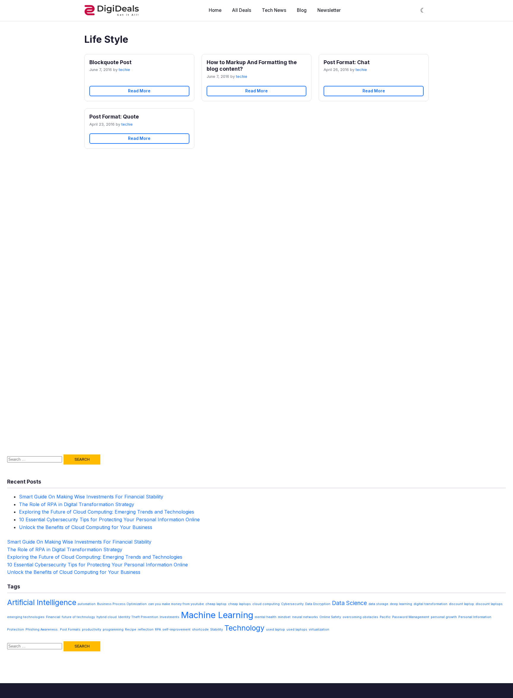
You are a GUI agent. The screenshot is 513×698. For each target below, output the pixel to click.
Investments (169, 617)
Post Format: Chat (347, 62)
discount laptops (489, 604)
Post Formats (70, 629)
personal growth (444, 617)
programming (113, 629)
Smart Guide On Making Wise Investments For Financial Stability (91, 497)
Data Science (349, 603)
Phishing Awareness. (42, 629)
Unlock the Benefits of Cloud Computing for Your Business (85, 527)
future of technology (78, 617)
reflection (145, 629)
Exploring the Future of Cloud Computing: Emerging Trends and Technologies (106, 512)
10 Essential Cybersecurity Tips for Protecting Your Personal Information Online (109, 519)
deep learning (401, 604)
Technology (244, 627)
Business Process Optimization (122, 604)
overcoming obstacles (360, 617)
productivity (91, 629)
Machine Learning (217, 615)
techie (124, 69)
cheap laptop (216, 604)
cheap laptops (239, 604)
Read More (139, 91)
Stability (216, 629)
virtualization (319, 629)
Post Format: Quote (114, 116)
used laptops (296, 629)
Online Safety (330, 617)
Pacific (385, 617)
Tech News (274, 10)
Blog (302, 10)
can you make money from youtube (176, 604)
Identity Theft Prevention (138, 617)
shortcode (200, 629)
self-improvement (176, 629)
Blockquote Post (110, 62)
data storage (378, 604)
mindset (284, 617)
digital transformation (430, 604)
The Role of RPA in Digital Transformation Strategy (76, 504)
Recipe (130, 629)
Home (215, 10)
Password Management (410, 617)
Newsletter (329, 10)
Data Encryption (317, 604)
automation (87, 604)
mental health (265, 617)
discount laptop (461, 604)
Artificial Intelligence (41, 602)
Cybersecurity (292, 604)
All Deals (241, 10)
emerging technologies (26, 617)
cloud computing (266, 604)
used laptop (275, 629)
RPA (158, 629)
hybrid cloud (106, 617)
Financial (53, 617)
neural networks (305, 617)
